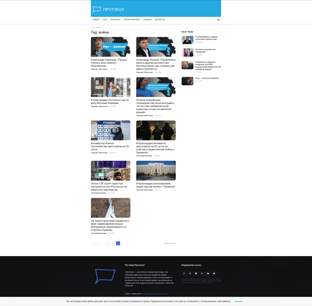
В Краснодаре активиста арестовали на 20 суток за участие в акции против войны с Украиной (155, 148)
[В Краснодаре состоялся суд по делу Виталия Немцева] (110, 87)
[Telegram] (196, 273)
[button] (218, 20)
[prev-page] (93, 243)
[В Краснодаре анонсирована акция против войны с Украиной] (156, 171)
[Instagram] (190, 273)
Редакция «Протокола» (99, 69)
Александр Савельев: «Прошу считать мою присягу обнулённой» (109, 62)
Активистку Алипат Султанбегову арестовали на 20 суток (110, 146)
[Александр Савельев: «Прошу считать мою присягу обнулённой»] (110, 47)
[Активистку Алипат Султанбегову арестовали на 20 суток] (110, 130)
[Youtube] (214, 273)
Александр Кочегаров (144, 156)
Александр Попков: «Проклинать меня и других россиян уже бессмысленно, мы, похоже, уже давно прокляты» (156, 64)
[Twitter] (202, 273)
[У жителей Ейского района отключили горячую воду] (187, 40)
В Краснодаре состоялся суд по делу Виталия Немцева (110, 102)
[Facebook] (184, 273)
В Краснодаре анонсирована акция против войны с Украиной (155, 185)
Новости (139, 139)
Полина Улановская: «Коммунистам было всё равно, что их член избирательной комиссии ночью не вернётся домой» (155, 106)
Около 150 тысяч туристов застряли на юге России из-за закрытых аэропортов (109, 186)
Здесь (203, 280)
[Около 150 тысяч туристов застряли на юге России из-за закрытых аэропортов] (110, 171)
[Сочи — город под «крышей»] (187, 81)
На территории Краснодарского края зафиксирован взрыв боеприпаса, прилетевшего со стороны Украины (110, 225)
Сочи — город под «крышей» (207, 78)
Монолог (94, 55)
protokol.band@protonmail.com (155, 293)
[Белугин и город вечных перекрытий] (187, 52)
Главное (139, 55)
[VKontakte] (208, 273)
